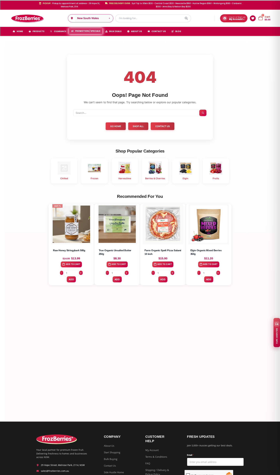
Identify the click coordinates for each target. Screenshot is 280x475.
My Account (152, 450)
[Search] (186, 18)
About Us (136, 31)
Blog (178, 31)
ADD (71, 279)
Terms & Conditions (156, 456)
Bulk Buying (110, 459)
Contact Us (159, 31)
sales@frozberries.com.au (55, 470)
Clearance (60, 31)
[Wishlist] (253, 18)
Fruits (216, 178)
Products (38, 31)
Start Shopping (112, 452)
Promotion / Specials (87, 31)
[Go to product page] (117, 224)
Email (190, 455)
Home (20, 31)
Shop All (138, 126)
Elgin (185, 178)
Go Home (115, 126)
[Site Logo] (27, 18)
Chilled (64, 178)
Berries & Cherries (155, 178)
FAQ (147, 463)
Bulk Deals (115, 31)
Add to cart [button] (73, 264)
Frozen (94, 178)
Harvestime (124, 178)
